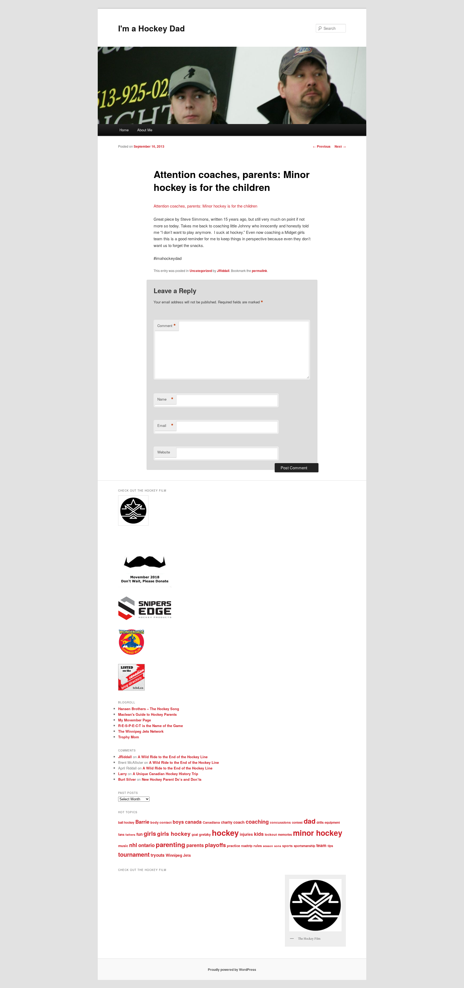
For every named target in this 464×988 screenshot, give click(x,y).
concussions (280, 822)
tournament (134, 854)
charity (226, 822)
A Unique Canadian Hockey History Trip (165, 773)
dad (310, 821)
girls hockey (174, 833)
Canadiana (211, 822)
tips (330, 846)
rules (257, 845)
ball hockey (126, 822)
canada (193, 821)
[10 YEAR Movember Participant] (145, 586)
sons (277, 846)
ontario (146, 845)
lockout (271, 834)
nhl (133, 845)
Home (124, 129)
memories (285, 834)
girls (150, 833)
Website (163, 452)
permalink (259, 270)
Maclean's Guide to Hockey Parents (147, 714)
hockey (225, 832)
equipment (332, 822)
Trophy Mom (128, 736)
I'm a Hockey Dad (151, 28)
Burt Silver (127, 779)
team (321, 845)
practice (233, 845)
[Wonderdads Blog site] (131, 654)
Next (340, 146)
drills (320, 822)
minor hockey (317, 832)
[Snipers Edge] (145, 618)
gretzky (205, 834)
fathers (130, 835)
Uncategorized (201, 270)
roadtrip (246, 846)
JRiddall (223, 270)
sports (287, 845)
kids (259, 833)
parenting (170, 844)
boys (178, 821)
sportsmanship (304, 846)
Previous (322, 146)
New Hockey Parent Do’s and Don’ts (171, 779)
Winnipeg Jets (178, 855)
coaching (257, 821)
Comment (166, 325)
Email (165, 425)
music (123, 845)
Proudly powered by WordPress (232, 969)
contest (297, 822)
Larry (122, 773)
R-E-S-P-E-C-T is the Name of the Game (150, 725)
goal (195, 834)
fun (139, 834)
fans (121, 834)
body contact (161, 822)
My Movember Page (134, 719)
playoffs (215, 845)
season (268, 846)
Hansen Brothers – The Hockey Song (148, 708)
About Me (144, 129)
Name (165, 399)
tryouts (158, 855)
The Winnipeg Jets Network (141, 731)
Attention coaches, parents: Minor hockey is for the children (205, 206)
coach (239, 822)
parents (195, 845)
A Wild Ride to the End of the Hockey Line (173, 756)
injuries (246, 834)
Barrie (142, 821)
